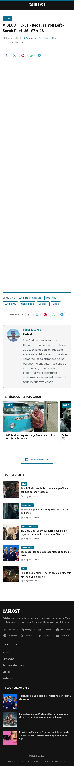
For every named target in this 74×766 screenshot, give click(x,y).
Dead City (27, 505)
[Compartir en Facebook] (6, 55)
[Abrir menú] (68, 5)
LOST (7, 18)
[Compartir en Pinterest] (22, 55)
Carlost (11, 611)
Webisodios (9, 678)
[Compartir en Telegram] (39, 55)
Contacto (11, 761)
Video (56, 303)
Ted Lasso (27, 547)
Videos (6, 671)
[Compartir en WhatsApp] (31, 55)
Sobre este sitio (30, 761)
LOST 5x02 (10, 303)
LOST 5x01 (51, 297)
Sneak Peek (27, 303)
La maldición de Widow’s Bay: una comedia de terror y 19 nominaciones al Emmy (44, 715)
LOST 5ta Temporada (30, 297)
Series (6, 652)
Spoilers (43, 303)
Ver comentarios (39, 459)
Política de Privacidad (54, 761)
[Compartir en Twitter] (14, 55)
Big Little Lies (29, 526)
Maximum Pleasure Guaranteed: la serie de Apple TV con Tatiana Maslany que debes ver (44, 735)
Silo (24, 484)
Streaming (8, 658)
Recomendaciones (13, 665)
